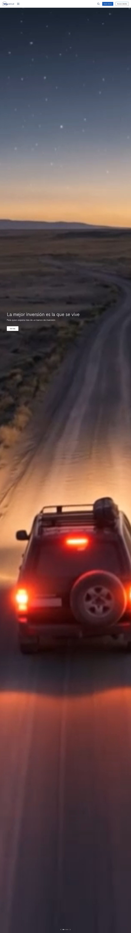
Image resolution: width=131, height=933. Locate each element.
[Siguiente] (70, 929)
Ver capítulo (14, 332)
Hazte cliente (108, 4)
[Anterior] (61, 929)
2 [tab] (65, 929)
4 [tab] (68, 929)
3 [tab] (66, 929)
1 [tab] (63, 929)
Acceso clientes (122, 4)
